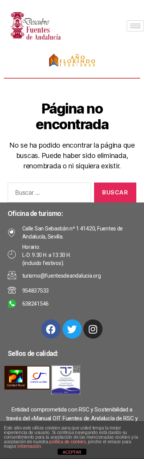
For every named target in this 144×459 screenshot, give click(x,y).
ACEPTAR (72, 452)
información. (29, 446)
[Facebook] (51, 329)
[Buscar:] (48, 194)
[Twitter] (72, 329)
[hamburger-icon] (135, 25)
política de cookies (67, 441)
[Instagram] (93, 329)
